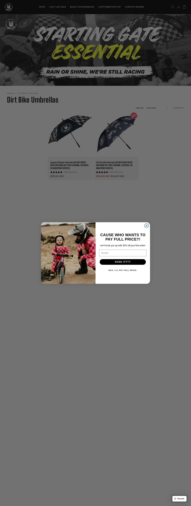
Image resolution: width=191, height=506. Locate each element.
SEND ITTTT (123, 262)
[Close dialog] (146, 226)
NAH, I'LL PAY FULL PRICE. (123, 270)
